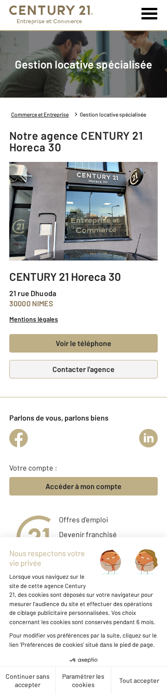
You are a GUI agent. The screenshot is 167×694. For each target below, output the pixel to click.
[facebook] (18, 438)
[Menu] (149, 14)
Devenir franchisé (88, 534)
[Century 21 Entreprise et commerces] (51, 15)
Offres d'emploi (83, 519)
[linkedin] (148, 438)
